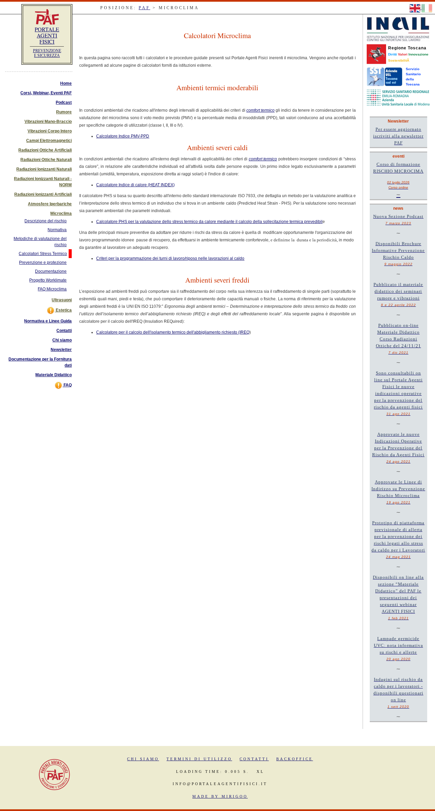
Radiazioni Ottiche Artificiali (45, 150)
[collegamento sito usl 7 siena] (384, 76)
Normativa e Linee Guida (48, 321)
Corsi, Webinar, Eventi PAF (46, 93)
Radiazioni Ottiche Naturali (46, 159)
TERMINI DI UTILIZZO (199, 759)
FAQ (67, 385)
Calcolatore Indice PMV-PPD (122, 136)
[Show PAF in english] (415, 7)
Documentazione (51, 271)
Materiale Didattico (53, 374)
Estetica (63, 310)
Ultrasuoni (62, 300)
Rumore (64, 112)
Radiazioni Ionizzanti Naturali (44, 169)
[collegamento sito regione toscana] (376, 53)
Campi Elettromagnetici (49, 140)
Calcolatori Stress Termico (43, 253)
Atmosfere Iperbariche (50, 204)
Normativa (57, 229)
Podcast (64, 102)
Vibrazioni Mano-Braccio (48, 121)
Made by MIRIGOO (220, 796)
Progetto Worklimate (48, 280)
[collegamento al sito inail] (398, 29)
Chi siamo (62, 340)
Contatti (64, 330)
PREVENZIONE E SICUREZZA (47, 53)
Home (66, 83)
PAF (144, 7)
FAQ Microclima (52, 289)
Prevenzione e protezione (43, 262)
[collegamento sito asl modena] (398, 97)
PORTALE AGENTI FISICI (47, 35)
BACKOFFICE (294, 759)
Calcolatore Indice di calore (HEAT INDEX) (135, 184)
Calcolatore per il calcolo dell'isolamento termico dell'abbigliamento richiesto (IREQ (172, 332)
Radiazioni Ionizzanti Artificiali (43, 194)
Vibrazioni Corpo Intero (50, 131)
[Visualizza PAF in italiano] (426, 7)
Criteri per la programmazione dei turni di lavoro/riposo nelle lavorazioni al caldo (170, 258)
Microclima (61, 213)
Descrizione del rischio (45, 221)
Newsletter (61, 349)
